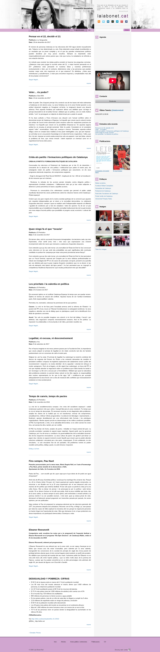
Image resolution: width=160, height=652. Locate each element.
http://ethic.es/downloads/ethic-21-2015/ (45, 619)
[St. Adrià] (103, 241)
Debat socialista (100, 183)
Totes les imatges (101, 249)
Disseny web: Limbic (121, 650)
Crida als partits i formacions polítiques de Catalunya (58, 157)
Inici (55, 642)
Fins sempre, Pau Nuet (41, 461)
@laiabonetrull (117, 110)
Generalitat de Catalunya (103, 188)
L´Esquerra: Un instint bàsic (102, 171)
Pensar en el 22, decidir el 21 (45, 36)
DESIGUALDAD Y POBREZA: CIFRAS (49, 578)
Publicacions (96, 642)
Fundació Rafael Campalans (104, 186)
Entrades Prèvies (35, 633)
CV (105, 642)
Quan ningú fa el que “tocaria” (45, 229)
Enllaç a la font (34, 449)
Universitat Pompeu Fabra (103, 199)
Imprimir (89, 83)
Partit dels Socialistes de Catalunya (106, 193)
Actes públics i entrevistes (78, 642)
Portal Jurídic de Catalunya (103, 196)
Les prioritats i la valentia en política (49, 284)
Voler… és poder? (38, 92)
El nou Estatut (117, 171)
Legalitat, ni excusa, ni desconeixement (51, 338)
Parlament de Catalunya (102, 191)
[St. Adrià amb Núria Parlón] (121, 241)
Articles (63, 642)
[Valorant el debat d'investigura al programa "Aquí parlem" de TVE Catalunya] (103, 215)
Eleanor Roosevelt (39, 529)
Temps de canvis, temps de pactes (48, 396)
